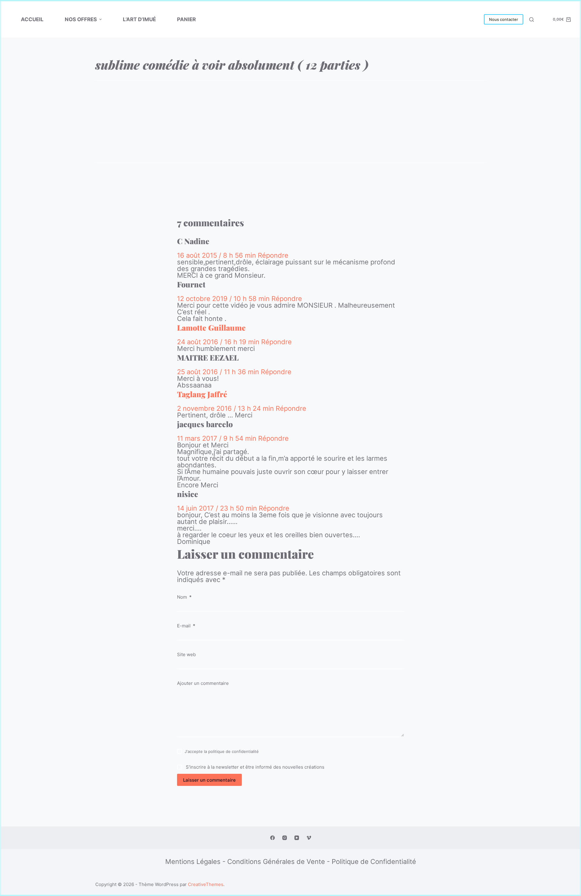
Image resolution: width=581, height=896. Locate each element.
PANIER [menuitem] (186, 19)
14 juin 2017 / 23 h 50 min (218, 508)
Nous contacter (503, 19)
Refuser (63, 877)
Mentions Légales (193, 861)
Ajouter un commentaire (203, 683)
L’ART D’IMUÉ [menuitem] (139, 19)
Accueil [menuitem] (32, 19)
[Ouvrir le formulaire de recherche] (531, 19)
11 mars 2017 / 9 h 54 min (217, 438)
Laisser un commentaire (209, 780)
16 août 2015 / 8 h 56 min (217, 255)
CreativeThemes (205, 884)
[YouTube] (296, 838)
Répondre (273, 255)
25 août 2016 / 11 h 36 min (219, 372)
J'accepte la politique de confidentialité (222, 751)
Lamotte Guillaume (211, 327)
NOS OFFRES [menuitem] (81, 19)
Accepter (32, 877)
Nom (184, 597)
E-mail (186, 626)
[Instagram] (284, 838)
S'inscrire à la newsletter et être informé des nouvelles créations (254, 766)
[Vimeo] (309, 838)
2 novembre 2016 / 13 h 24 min (226, 408)
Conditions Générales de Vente (276, 861)
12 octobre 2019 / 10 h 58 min (224, 298)
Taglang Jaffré (202, 394)
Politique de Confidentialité (374, 861)
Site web (186, 654)
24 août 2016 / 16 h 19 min (219, 342)
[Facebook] (272, 838)
